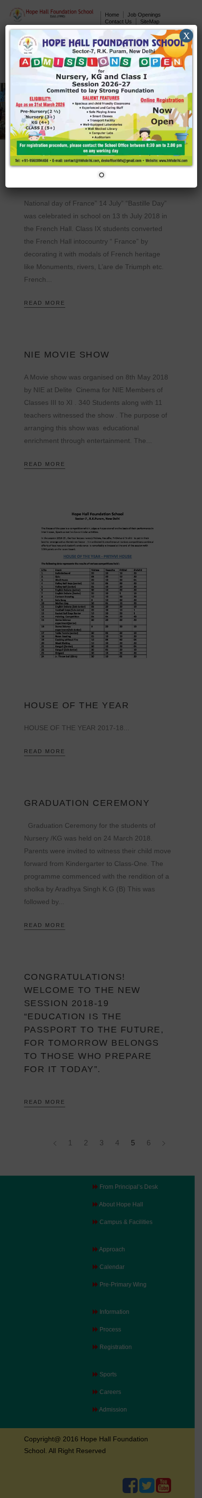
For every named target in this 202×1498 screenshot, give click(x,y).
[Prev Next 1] (101, 106)
